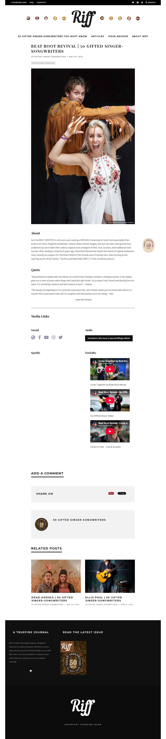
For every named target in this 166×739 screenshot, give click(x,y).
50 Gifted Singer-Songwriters (43, 63)
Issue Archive (118, 36)
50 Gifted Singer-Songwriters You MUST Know (52, 36)
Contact (41, 3)
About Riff (140, 36)
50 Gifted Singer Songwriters (48, 56)
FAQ (32, 3)
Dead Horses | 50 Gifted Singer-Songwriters (52, 599)
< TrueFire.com (18, 3)
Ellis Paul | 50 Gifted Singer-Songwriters (103, 599)
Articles (97, 36)
